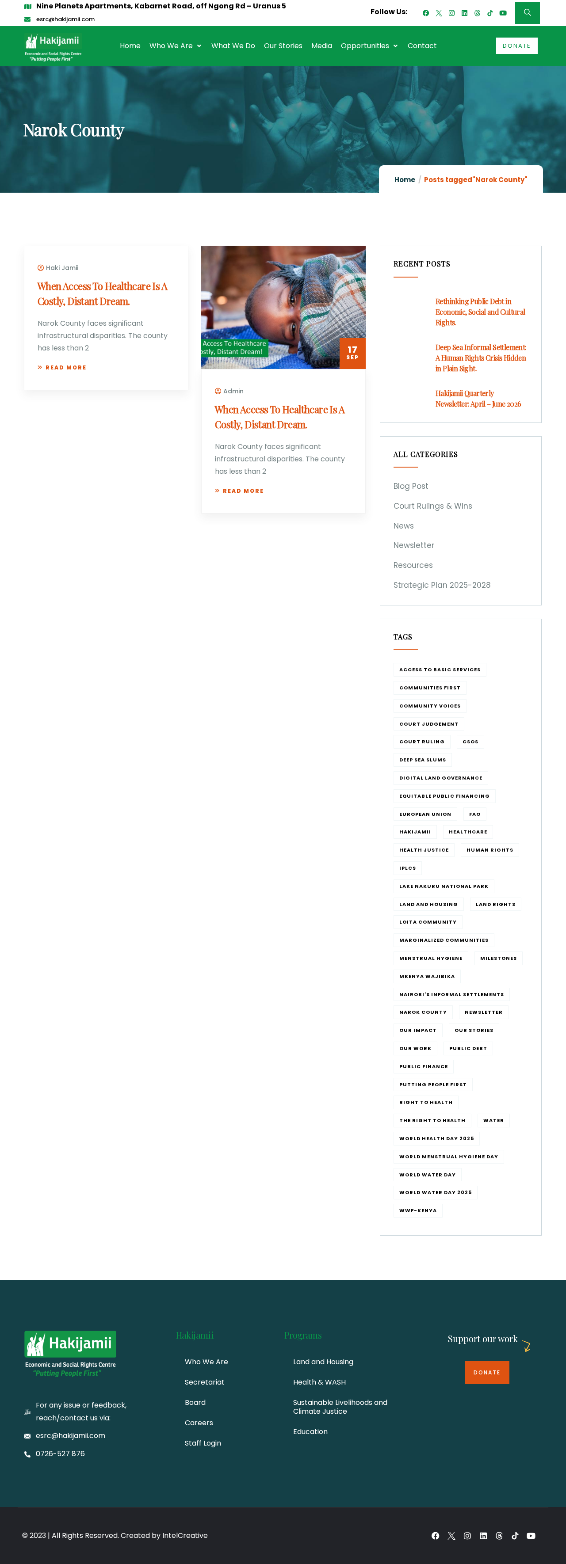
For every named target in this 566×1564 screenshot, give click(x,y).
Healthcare (468, 831)
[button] (176, 46)
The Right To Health (432, 1120)
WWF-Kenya (418, 1210)
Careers (199, 1423)
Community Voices (430, 705)
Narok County (423, 1012)
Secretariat (205, 1382)
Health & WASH (319, 1382)
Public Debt (468, 1048)
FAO (475, 814)
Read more (66, 367)
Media (321, 46)
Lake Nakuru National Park (444, 886)
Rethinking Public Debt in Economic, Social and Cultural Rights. (480, 312)
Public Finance (423, 1066)
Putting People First (433, 1084)
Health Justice (424, 849)
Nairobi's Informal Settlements (451, 994)
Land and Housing (428, 904)
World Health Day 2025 (436, 1138)
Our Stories (283, 46)
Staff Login (203, 1443)
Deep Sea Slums (422, 759)
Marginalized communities (444, 940)
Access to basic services (440, 669)
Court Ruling (422, 741)
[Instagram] (451, 13)
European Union (425, 814)
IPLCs (407, 867)
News (404, 526)
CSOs (470, 741)
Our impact (418, 1030)
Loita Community (428, 921)
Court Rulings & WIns (433, 506)
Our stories (474, 1030)
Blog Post (411, 486)
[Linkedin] (464, 13)
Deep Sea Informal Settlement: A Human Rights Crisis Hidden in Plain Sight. (481, 357)
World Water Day (427, 1174)
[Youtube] (503, 13)
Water (493, 1120)
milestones (498, 958)
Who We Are (171, 46)
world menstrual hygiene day (448, 1156)
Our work (415, 1048)
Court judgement (429, 723)
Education (310, 1432)
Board (195, 1402)
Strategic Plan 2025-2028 (442, 585)
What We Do (233, 46)
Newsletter (414, 545)
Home (130, 46)
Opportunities (365, 46)
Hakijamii (415, 831)
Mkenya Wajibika (427, 976)
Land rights (496, 904)
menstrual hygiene (431, 958)
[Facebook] (426, 13)
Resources (413, 565)
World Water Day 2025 (435, 1192)
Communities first (430, 687)
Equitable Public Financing (444, 795)
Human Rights (490, 849)
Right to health (426, 1102)
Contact (422, 46)
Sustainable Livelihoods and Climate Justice (340, 1406)
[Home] (53, 47)
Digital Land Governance (440, 777)
